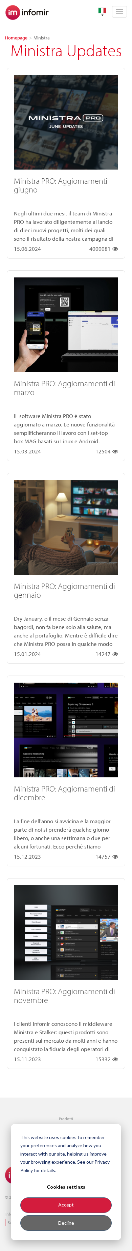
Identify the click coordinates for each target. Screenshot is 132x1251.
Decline (66, 1223)
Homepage (16, 38)
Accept (66, 1205)
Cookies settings (66, 1187)
